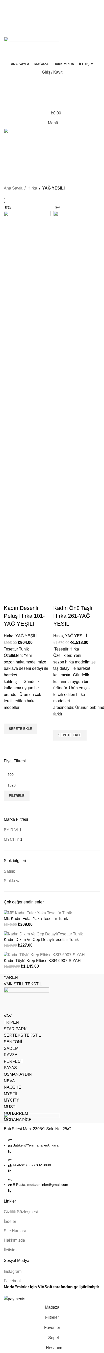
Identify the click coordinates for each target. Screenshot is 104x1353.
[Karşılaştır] (59, 598)
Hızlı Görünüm (59, 747)
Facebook (13, 1281)
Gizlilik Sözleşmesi (21, 1212)
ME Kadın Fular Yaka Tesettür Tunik (36, 918)
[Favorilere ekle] (59, 723)
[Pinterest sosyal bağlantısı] (64, 20)
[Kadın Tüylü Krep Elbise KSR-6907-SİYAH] (44, 955)
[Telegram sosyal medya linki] (64, 33)
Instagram (12, 1271)
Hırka (32, 188)
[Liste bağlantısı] (52, 1153)
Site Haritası (15, 1231)
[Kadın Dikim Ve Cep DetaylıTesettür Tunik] (43, 934)
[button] (70, 735)
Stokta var (13, 881)
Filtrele (16, 796)
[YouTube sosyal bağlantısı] (58, 20)
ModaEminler (16, 1287)
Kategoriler (16, 176)
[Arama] (52, 82)
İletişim (10, 1250)
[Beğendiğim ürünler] (52, 5)
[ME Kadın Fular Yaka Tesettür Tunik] (38, 913)
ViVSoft (45, 1287)
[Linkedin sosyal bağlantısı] (58, 33)
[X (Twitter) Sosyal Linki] (46, 20)
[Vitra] (52, 1048)
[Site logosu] (31, 48)
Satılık (9, 871)
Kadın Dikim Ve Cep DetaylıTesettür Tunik (41, 939)
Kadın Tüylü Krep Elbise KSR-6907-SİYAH (42, 960)
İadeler (10, 1221)
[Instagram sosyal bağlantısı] (52, 20)
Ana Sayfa (13, 188)
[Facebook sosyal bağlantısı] (40, 20)
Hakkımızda (14, 1240)
